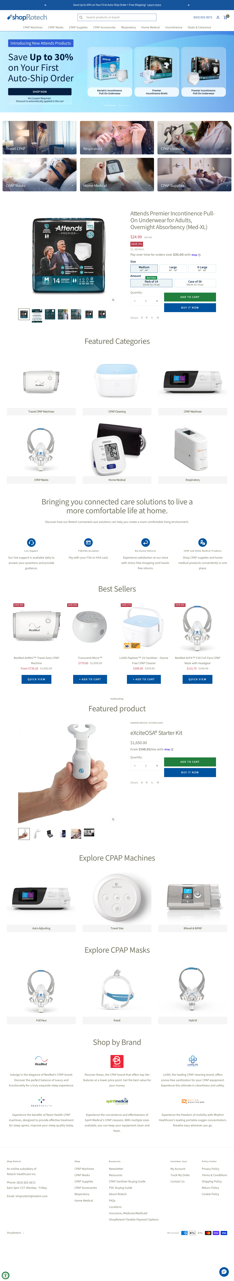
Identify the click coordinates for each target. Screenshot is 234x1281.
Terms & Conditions (214, 1175)
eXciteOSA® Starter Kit (156, 733)
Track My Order (180, 1175)
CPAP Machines (84, 1169)
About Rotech (118, 1194)
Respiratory (82, 1194)
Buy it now (190, 308)
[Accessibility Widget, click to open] (5, 1275)
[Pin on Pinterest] (146, 318)
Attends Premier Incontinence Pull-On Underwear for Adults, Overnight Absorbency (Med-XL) (172, 220)
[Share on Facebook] (142, 318)
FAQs (112, 1200)
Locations (115, 1207)
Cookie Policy (210, 1194)
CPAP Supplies (84, 1181)
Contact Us (177, 1181)
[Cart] (225, 17)
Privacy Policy (210, 1169)
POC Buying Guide (120, 1188)
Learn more (154, 5)
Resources (115, 1175)
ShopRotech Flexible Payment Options (134, 1219)
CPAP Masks (82, 1175)
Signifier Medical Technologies (146, 722)
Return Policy (210, 1188)
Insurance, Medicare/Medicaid (128, 1213)
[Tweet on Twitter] (152, 318)
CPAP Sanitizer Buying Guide (127, 1181)
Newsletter (116, 1169)
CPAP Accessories (86, 1188)
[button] (224, 1272)
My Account (177, 1169)
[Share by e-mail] (158, 318)
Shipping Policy (212, 1181)
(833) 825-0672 (202, 17)
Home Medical (84, 1200)
